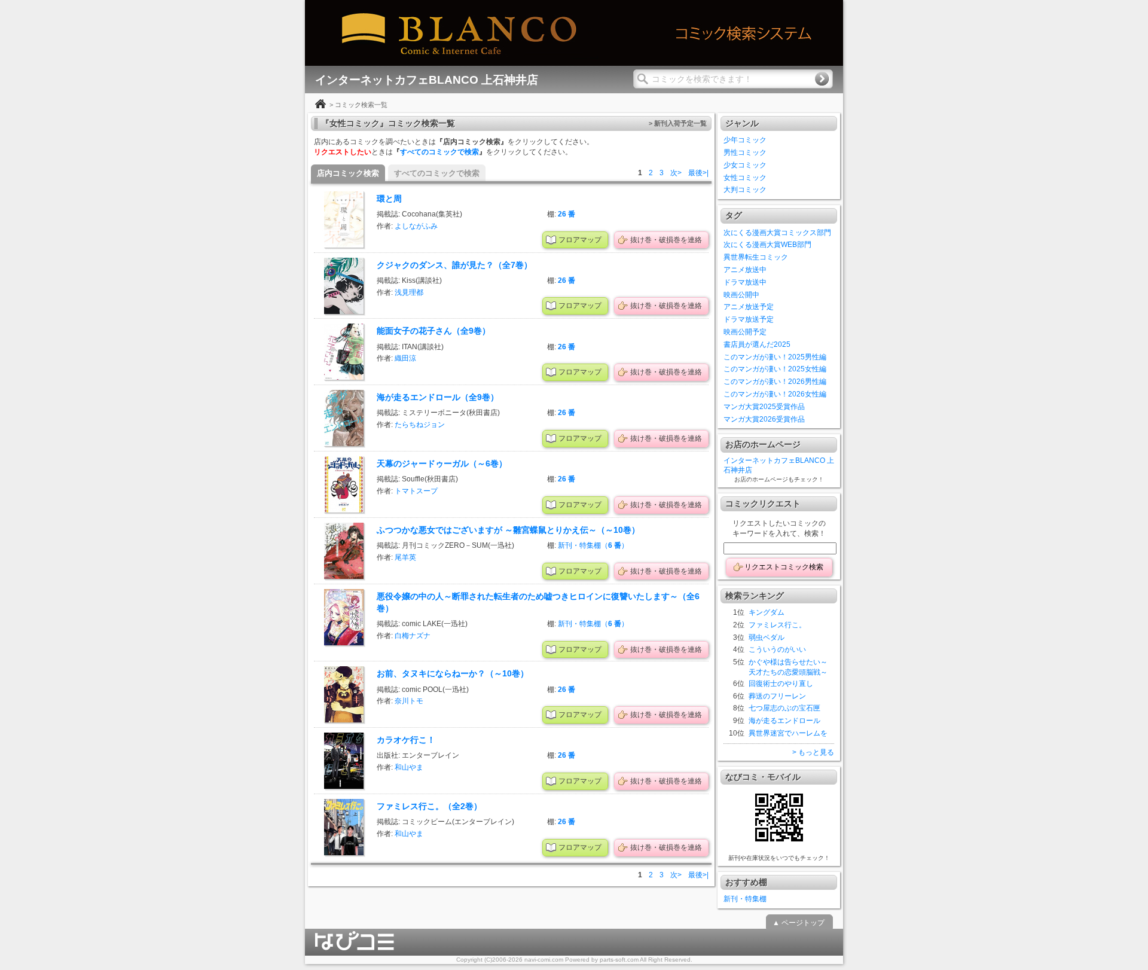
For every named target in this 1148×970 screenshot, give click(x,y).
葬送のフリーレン (777, 696)
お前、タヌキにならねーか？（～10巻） (453, 673)
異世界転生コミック (755, 257)
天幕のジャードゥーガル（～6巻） (442, 463)
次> (676, 173)
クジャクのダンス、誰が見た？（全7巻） (454, 265)
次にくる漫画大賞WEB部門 (767, 244)
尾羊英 (405, 557)
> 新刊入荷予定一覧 (678, 123)
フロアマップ (580, 240)
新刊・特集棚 (745, 899)
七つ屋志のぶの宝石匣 (784, 708)
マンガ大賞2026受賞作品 (764, 419)
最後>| (698, 173)
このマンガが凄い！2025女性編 (774, 369)
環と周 (389, 198)
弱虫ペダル (766, 637)
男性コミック (745, 152)
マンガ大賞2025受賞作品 (764, 406)
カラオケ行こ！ (406, 740)
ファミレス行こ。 (777, 625)
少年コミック (745, 140)
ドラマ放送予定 (748, 319)
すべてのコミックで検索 (439, 152)
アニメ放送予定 (748, 307)
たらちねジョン (420, 424)
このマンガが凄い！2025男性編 (774, 357)
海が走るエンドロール (784, 720)
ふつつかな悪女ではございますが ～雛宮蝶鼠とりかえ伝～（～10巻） (508, 530)
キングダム (766, 612)
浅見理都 (409, 292)
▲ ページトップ (799, 923)
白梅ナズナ (412, 636)
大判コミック (745, 189)
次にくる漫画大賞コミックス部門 (777, 232)
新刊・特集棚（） (593, 545)
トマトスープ (416, 491)
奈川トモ (409, 701)
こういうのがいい (777, 649)
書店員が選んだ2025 (756, 344)
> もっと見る (813, 752)
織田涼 (405, 358)
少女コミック (745, 165)
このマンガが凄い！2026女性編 (774, 394)
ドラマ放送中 (745, 282)
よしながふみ (416, 226)
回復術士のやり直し (781, 683)
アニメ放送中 (745, 270)
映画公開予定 (745, 332)
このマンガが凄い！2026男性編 (774, 381)
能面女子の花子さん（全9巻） (433, 330)
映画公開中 (741, 295)
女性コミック (745, 177)
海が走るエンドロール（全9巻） (438, 397)
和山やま (409, 767)
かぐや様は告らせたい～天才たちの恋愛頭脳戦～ (788, 667)
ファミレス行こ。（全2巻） (429, 806)
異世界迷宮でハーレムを (788, 733)
